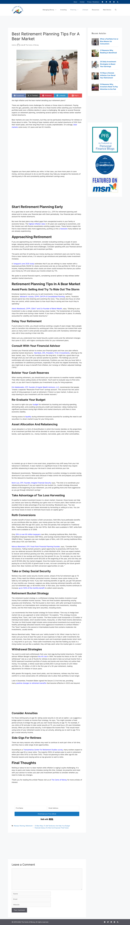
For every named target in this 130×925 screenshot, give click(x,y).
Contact (82, 2)
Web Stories (107, 10)
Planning (73, 10)
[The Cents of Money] (17, 10)
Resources (95, 10)
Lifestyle (85, 10)
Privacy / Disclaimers (93, 2)
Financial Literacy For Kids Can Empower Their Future (52, 828)
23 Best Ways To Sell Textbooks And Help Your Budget (52, 826)
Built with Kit (47, 819)
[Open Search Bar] (115, 10)
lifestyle (16, 826)
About (75, 2)
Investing (63, 10)
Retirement (29, 826)
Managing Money (48, 10)
